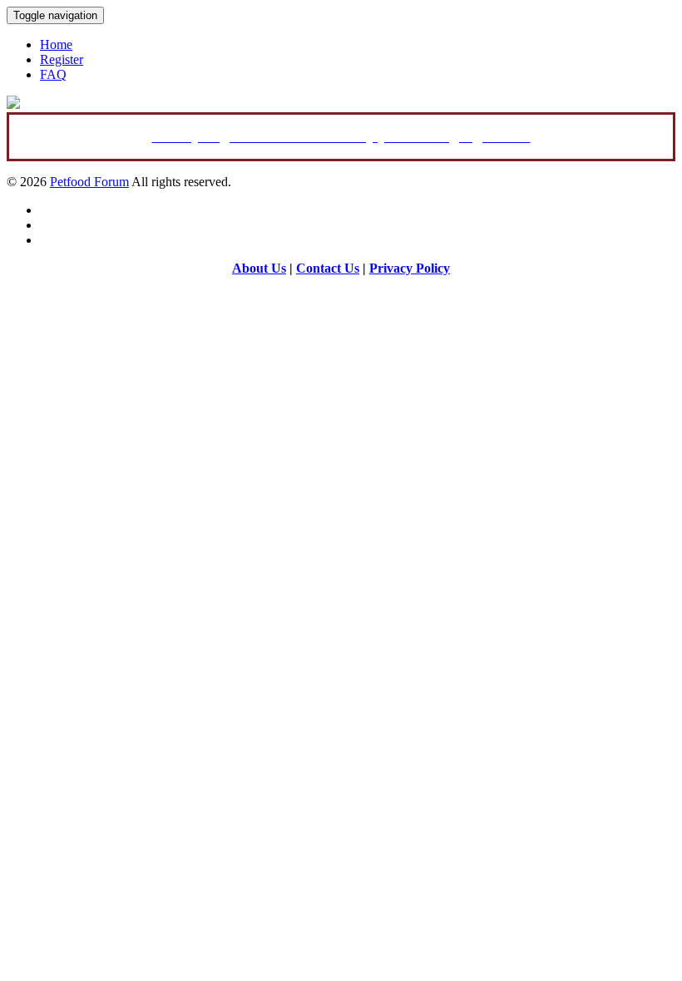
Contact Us (327, 268)
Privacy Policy (409, 268)
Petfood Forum (89, 182)
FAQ (53, 74)
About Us (259, 268)
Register (61, 59)
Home (56, 44)
